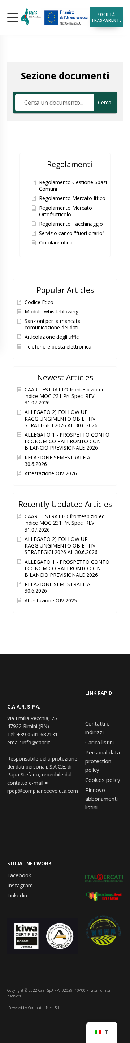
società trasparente (106, 17)
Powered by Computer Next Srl (33, 1007)
